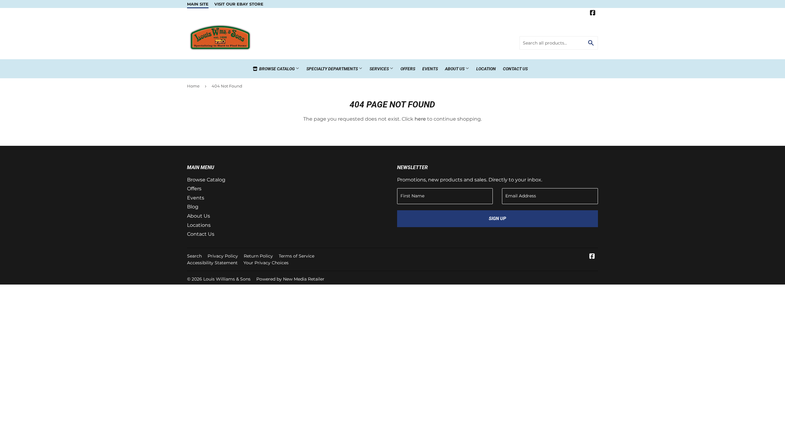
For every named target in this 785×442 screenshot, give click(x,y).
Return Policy (258, 256)
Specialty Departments (332, 68)
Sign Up (497, 218)
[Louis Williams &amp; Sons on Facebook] (592, 13)
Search (194, 256)
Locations (199, 225)
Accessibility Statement (212, 262)
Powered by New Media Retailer (290, 279)
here (420, 119)
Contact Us (515, 68)
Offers (407, 68)
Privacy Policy (223, 256)
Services (380, 68)
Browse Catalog (277, 68)
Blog (192, 207)
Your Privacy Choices (266, 262)
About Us (455, 68)
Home (193, 85)
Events (430, 68)
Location (486, 68)
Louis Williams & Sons (227, 279)
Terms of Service (296, 256)
